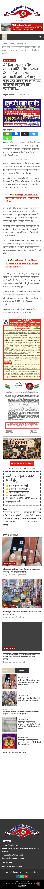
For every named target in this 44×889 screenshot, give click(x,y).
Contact (29, 872)
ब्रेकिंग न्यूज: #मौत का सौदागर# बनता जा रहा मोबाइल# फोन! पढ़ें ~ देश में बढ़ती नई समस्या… (29, 682)
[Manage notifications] (38, 884)
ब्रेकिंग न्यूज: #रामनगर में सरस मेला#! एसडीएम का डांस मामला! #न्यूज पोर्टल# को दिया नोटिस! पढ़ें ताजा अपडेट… (21, 656)
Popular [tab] (20, 670)
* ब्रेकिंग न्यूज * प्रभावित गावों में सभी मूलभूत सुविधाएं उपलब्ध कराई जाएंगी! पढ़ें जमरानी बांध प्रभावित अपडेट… (12, 517)
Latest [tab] (6, 670)
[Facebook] (16, 134)
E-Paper (14, 872)
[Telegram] (33, 134)
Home (7, 872)
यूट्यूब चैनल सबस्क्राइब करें (19, 492)
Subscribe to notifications (12, 866)
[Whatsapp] (7, 138)
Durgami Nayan (24, 881)
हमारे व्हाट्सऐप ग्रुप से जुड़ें (18, 485)
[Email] (7, 134)
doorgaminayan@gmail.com (13, 858)
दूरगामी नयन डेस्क (9, 95)
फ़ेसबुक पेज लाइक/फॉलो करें (19, 488)
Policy (36, 872)
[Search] (40, 37)
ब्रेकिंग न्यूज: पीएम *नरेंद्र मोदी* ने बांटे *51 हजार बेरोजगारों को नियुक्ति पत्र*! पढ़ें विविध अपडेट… (31, 515)
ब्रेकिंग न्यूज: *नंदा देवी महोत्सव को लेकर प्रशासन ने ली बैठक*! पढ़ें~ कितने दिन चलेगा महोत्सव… (29, 742)
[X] (25, 134)
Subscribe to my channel (23, 463)
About (22, 872)
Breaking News (9, 60)
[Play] (22, 449)
